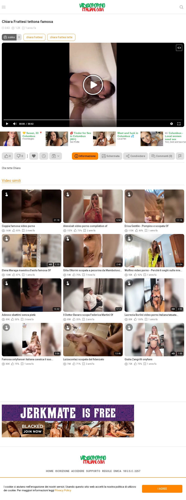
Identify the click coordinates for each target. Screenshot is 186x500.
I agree (162, 488)
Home (49, 471)
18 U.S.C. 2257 (131, 471)
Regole (107, 471)
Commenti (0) (164, 156)
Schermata (113, 156)
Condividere (137, 156)
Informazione (87, 156)
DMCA (117, 471)
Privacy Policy (62, 490)
